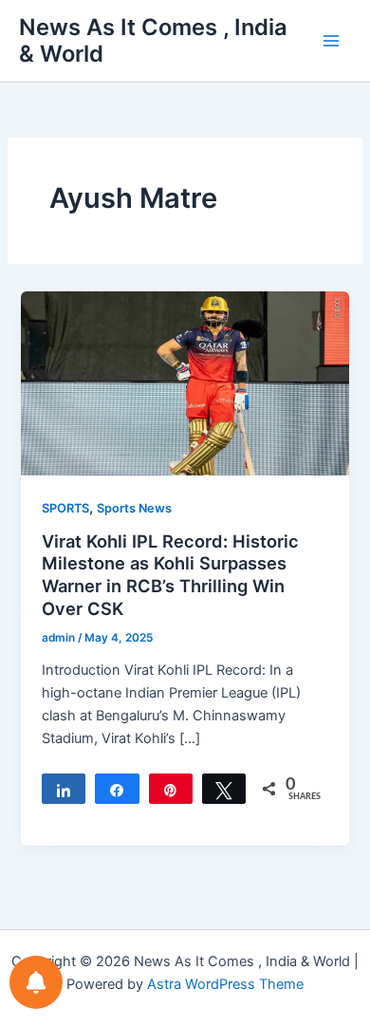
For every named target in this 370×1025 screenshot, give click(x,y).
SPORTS (65, 508)
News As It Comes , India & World (153, 40)
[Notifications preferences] (36, 982)
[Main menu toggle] (331, 41)
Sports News (134, 508)
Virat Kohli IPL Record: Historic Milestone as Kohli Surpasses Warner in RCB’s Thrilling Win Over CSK (170, 575)
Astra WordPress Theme (225, 984)
